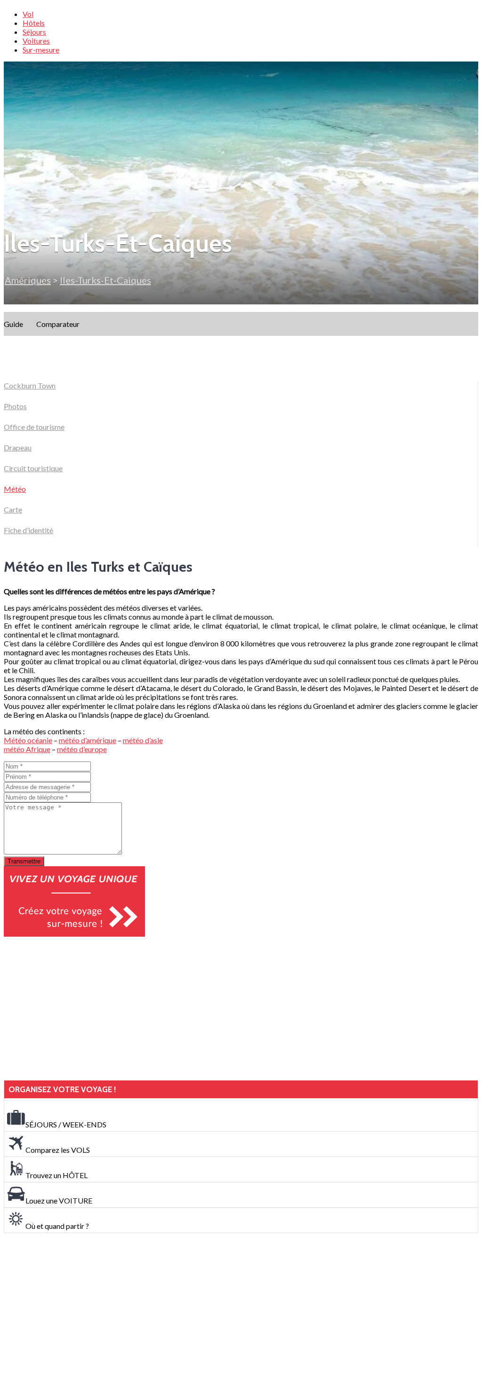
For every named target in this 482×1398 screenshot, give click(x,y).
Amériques (28, 280)
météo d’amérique (87, 740)
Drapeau (18, 447)
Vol (28, 13)
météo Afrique (27, 749)
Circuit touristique (33, 468)
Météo (15, 488)
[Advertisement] (74, 1008)
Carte (13, 509)
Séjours (34, 31)
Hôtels (34, 22)
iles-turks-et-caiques (105, 280)
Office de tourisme (34, 426)
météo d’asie (143, 740)
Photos (15, 406)
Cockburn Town (30, 385)
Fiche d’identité (28, 530)
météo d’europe (82, 749)
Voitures (36, 40)
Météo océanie (28, 740)
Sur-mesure (41, 49)
